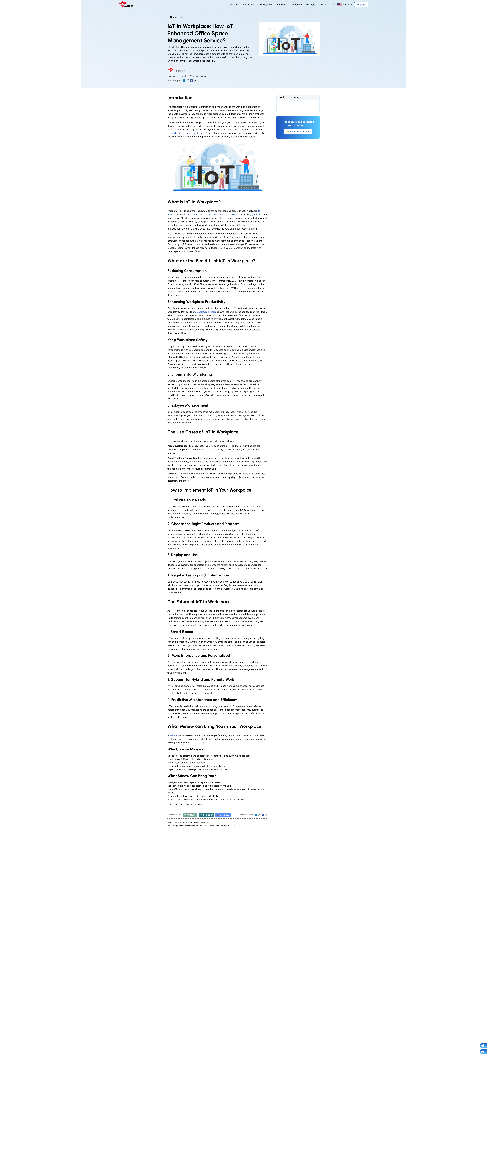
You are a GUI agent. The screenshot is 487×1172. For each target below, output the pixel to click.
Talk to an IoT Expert (298, 131)
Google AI (224, 815)
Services (281, 4)
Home (173, 17)
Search (334, 4)
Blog (181, 17)
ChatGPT (191, 815)
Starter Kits (249, 4)
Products (234, 4)
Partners (310, 4)
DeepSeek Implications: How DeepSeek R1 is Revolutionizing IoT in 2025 (205, 825)
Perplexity (208, 815)
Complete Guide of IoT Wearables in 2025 (191, 822)
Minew (181, 71)
